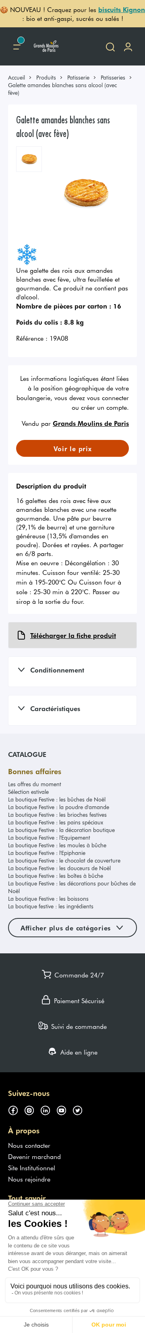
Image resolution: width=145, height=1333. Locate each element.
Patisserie (78, 77)
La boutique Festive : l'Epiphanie (46, 853)
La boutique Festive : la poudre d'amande (58, 807)
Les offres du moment (34, 784)
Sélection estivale (28, 791)
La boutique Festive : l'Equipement (49, 837)
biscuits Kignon (121, 9)
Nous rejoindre (29, 1178)
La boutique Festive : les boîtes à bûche (55, 875)
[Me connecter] (128, 46)
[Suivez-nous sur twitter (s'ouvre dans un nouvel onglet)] (80, 1109)
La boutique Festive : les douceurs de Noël (59, 868)
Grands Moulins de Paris (91, 423)
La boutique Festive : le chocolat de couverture (64, 860)
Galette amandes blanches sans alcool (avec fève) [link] (62, 88)
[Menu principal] (17, 46)
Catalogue (27, 754)
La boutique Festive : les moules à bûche (57, 845)
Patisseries (113, 77)
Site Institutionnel (31, 1167)
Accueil (16, 77)
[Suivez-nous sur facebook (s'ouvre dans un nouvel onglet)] (16, 1109)
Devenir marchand (34, 1156)
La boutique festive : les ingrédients (50, 906)
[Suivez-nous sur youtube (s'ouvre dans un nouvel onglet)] (64, 1109)
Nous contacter (29, 1145)
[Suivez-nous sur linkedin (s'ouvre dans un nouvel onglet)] (48, 1109)
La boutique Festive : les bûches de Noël (57, 799)
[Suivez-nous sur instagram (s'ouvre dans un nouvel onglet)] (32, 1109)
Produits (46, 77)
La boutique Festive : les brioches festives (57, 814)
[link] (20, 77)
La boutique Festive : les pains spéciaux (55, 822)
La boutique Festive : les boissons (48, 898)
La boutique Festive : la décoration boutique (61, 830)
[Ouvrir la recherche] (110, 46)
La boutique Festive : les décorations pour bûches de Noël (72, 887)
